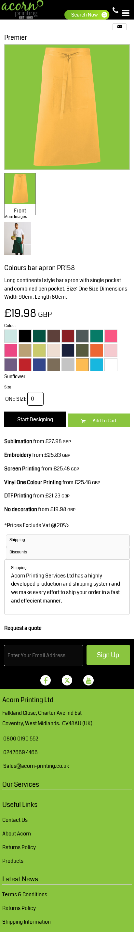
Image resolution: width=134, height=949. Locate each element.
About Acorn (16, 833)
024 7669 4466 (20, 752)
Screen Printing (22, 468)
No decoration (20, 509)
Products (12, 861)
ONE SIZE (16, 399)
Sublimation (18, 441)
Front (20, 210)
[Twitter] (67, 680)
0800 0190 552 (20, 738)
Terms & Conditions (24, 894)
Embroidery (17, 455)
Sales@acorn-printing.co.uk (36, 766)
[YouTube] (88, 680)
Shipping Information (26, 922)
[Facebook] (45, 680)
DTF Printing (18, 495)
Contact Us (15, 820)
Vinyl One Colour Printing (32, 482)
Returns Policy (19, 847)
